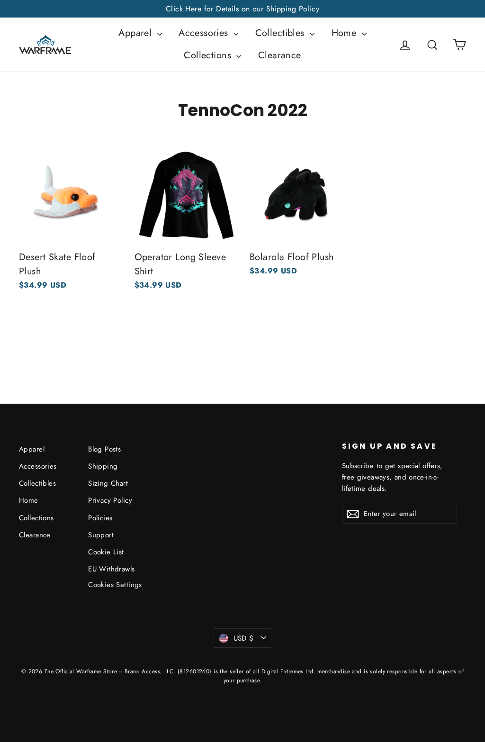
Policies (100, 518)
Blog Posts (104, 449)
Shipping (102, 466)
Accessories (205, 33)
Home (345, 33)
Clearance (279, 55)
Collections (209, 55)
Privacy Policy (110, 500)
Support (101, 535)
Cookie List (106, 552)
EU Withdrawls (111, 569)
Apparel (136, 33)
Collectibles (281, 33)
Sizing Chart (108, 483)
